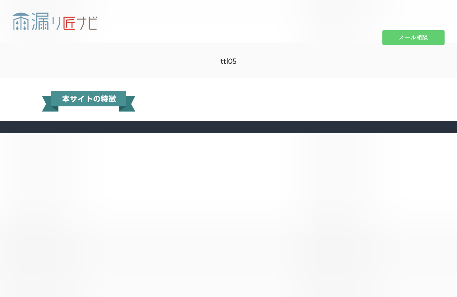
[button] (413, 37)
